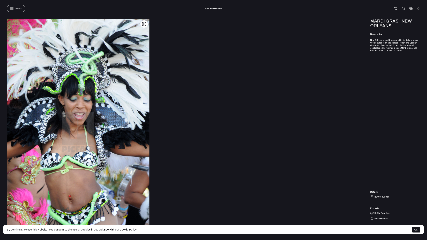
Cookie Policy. (128, 229)
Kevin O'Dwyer (213, 8)
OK (416, 229)
